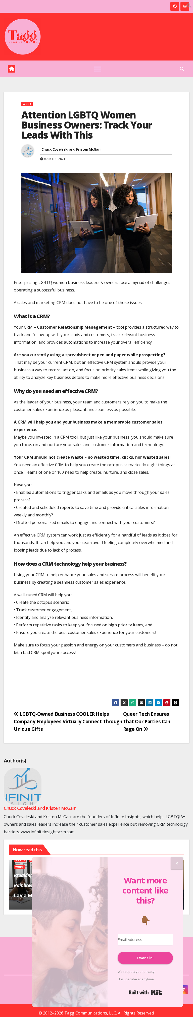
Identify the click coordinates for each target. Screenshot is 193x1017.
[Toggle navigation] (98, 69)
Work (27, 104)
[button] (189, 5)
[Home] (11, 69)
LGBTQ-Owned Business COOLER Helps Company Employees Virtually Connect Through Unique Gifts (68, 721)
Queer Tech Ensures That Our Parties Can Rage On (146, 721)
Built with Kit (145, 992)
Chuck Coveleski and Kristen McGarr (71, 149)
